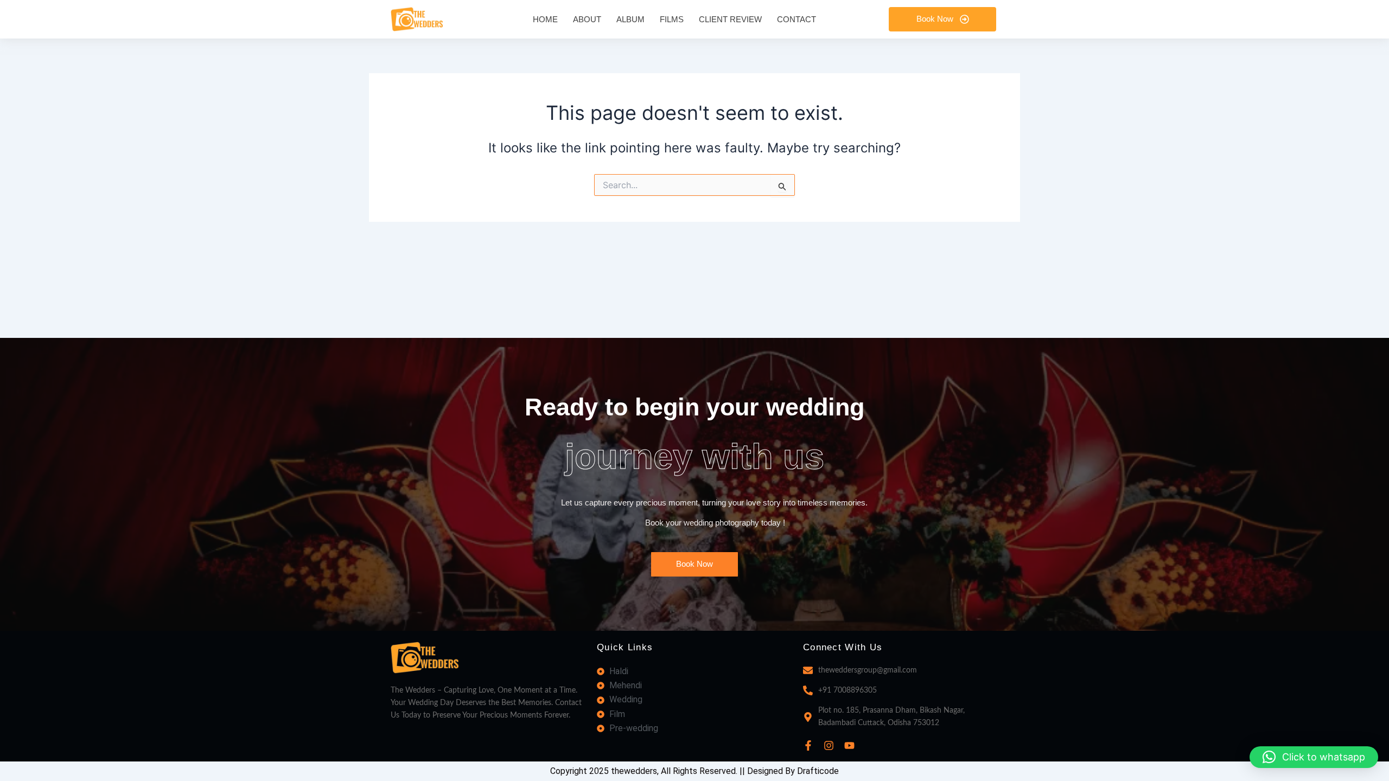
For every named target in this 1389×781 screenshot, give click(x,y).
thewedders (634, 771)
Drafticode (818, 771)
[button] (1314, 757)
